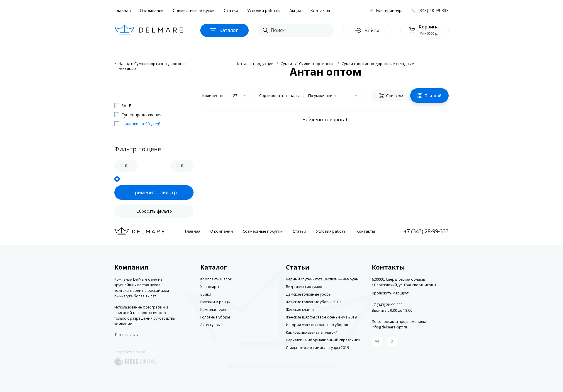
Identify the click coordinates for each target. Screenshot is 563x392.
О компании (152, 10)
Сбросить (154, 211)
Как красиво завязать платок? (311, 332)
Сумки (286, 64)
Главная (122, 10)
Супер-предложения (141, 114)
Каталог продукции (255, 64)
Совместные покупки (194, 10)
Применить (154, 192)
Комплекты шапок (216, 279)
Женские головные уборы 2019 (313, 301)
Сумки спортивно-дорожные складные (378, 64)
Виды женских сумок (304, 286)
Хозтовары (209, 286)
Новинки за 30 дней (140, 123)
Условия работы (263, 10)
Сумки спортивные (317, 64)
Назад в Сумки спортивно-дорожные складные (153, 66)
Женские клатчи (300, 309)
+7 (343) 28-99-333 (426, 231)
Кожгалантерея (213, 309)
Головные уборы (215, 317)
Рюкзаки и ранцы (215, 301)
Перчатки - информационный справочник (323, 340)
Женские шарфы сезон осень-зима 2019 (321, 317)
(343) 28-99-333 (433, 10)
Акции (295, 10)
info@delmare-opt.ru (389, 327)
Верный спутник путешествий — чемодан (322, 279)
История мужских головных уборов (317, 324)
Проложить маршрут (390, 293)
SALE (126, 105)
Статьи (231, 10)
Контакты (320, 10)
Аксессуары (210, 324)
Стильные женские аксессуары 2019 (317, 347)
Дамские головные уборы (308, 294)
